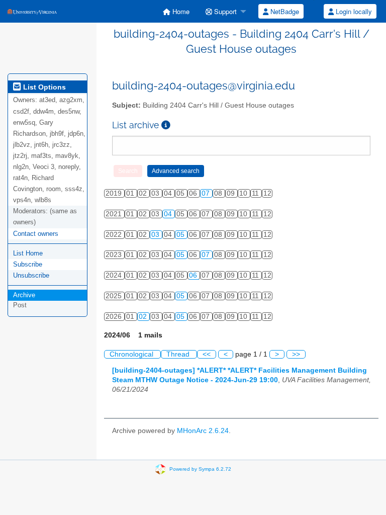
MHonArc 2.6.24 (203, 431)
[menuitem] (176, 11)
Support (224, 11)
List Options (43, 87)
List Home (28, 253)
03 (156, 234)
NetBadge (283, 11)
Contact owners (35, 233)
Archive (24, 295)
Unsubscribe (31, 275)
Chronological (132, 354)
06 (194, 275)
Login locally (353, 11)
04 (169, 214)
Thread (178, 354)
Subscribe (27, 264)
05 (181, 234)
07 (207, 193)
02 (144, 316)
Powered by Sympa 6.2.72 (200, 468)
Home (179, 11)
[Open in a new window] (165, 125)
